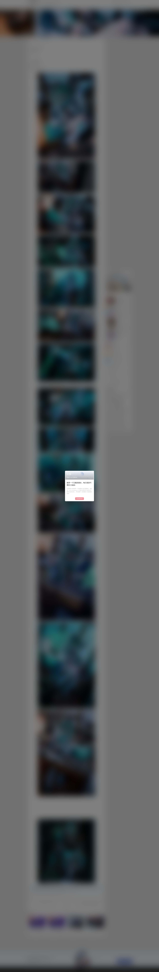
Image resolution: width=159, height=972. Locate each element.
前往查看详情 (79, 498)
